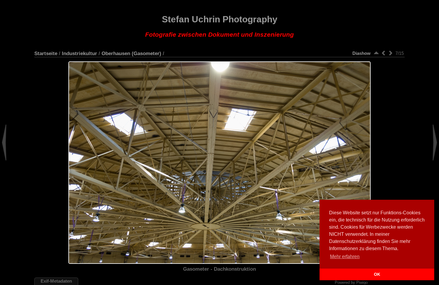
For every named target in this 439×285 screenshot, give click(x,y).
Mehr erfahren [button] (345, 256)
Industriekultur (79, 53)
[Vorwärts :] (390, 52)
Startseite (45, 53)
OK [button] (377, 274)
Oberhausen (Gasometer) (131, 53)
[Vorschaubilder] (376, 52)
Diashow (361, 53)
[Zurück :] (383, 52)
